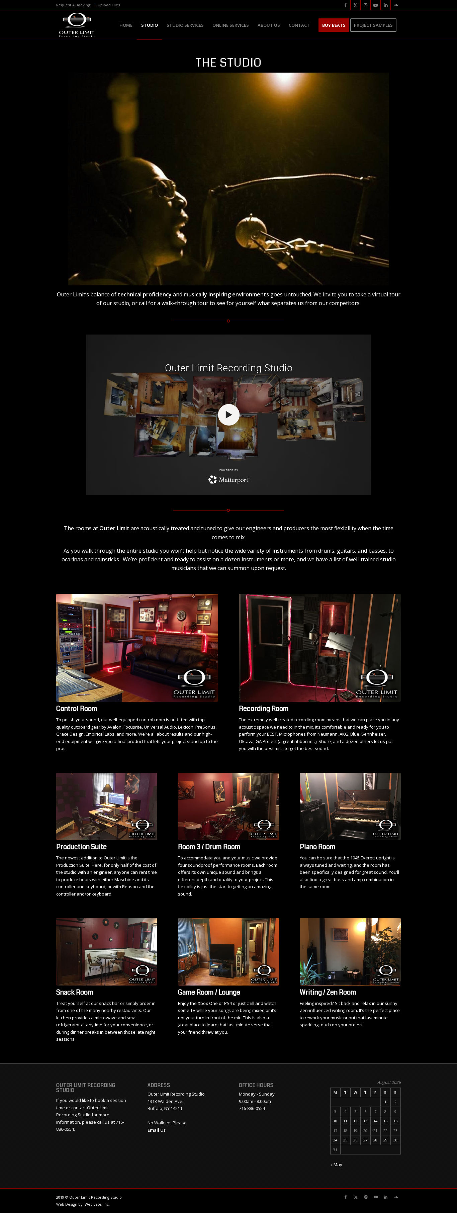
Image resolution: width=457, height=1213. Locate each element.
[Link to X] (355, 5)
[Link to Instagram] (365, 5)
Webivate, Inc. (97, 1204)
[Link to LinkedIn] (385, 5)
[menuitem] (75, 5)
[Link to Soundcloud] (396, 5)
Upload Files (109, 4)
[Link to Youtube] (375, 5)
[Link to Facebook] (345, 5)
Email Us (157, 1130)
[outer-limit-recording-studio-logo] (76, 25)
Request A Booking (73, 4)
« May (336, 1164)
